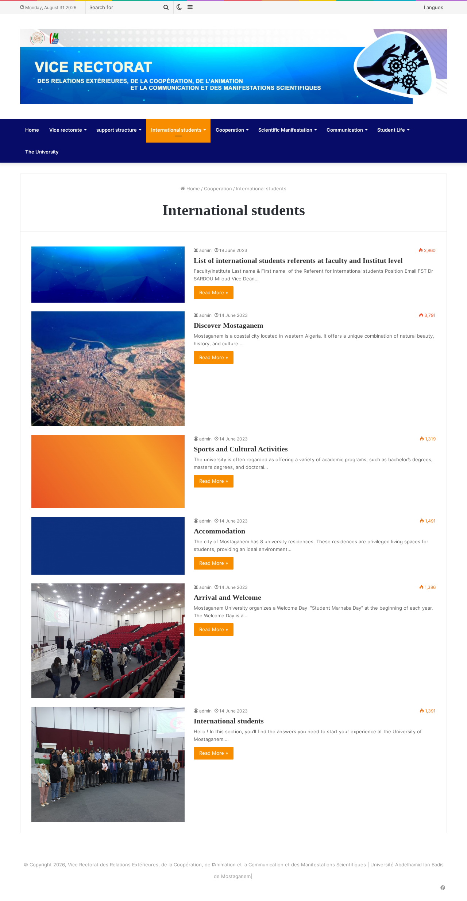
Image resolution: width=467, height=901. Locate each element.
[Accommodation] (108, 545)
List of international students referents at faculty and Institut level (298, 260)
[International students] (108, 764)
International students (176, 130)
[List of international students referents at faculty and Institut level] (108, 274)
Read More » (213, 292)
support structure (116, 130)
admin (205, 250)
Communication (345, 130)
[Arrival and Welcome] (108, 640)
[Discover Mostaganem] (108, 368)
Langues (433, 7)
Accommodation (219, 531)
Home (32, 130)
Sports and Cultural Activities (241, 449)
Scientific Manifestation (285, 130)
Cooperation (230, 130)
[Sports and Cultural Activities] (108, 472)
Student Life (391, 130)
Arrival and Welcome (227, 597)
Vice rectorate (65, 130)
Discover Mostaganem (228, 325)
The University (41, 152)
